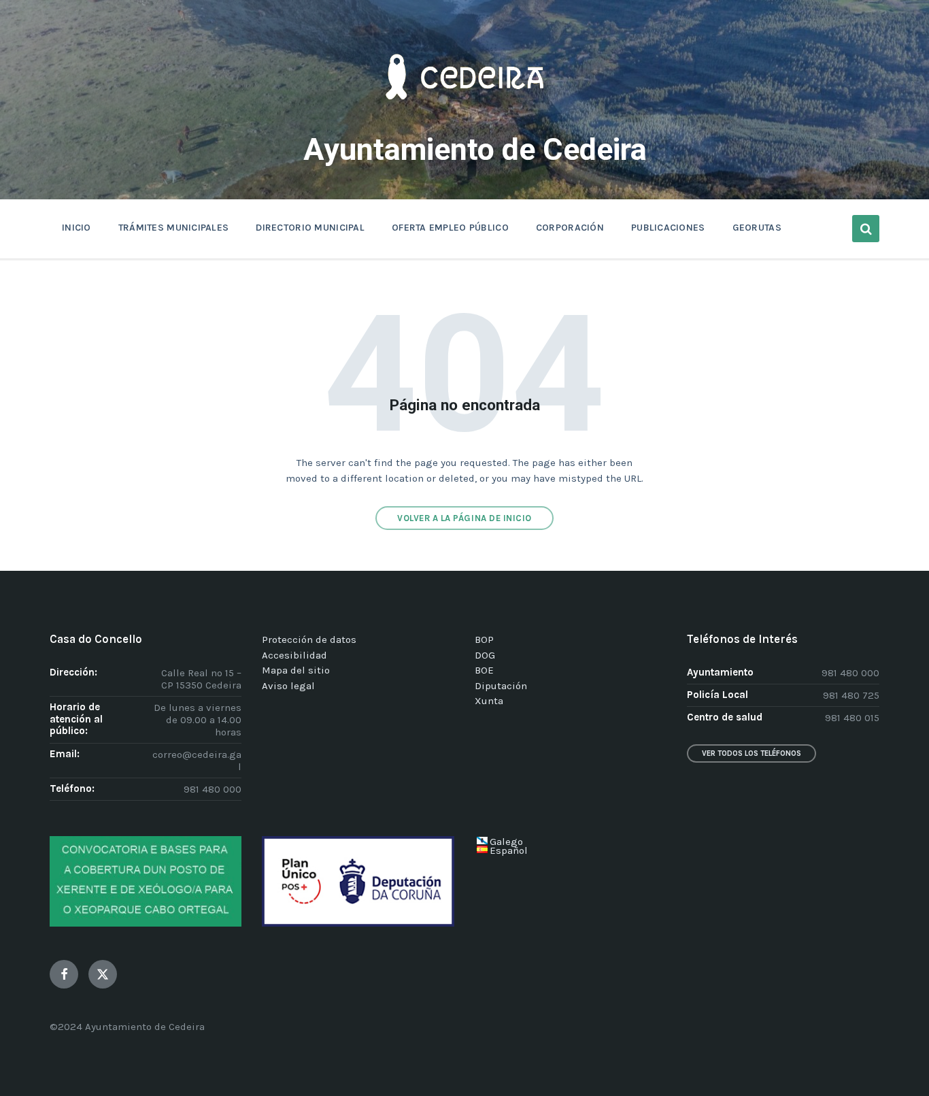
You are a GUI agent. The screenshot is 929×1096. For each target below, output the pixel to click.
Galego (506, 841)
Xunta (489, 701)
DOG (485, 655)
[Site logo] (464, 120)
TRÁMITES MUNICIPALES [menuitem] (173, 227)
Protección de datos (309, 639)
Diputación (501, 686)
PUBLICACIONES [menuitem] (668, 227)
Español (509, 850)
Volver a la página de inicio (464, 518)
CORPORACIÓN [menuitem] (570, 227)
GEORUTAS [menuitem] (756, 227)
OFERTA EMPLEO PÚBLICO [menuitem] (450, 227)
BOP (484, 639)
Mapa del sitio (296, 670)
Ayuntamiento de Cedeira (475, 149)
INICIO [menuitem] (76, 227)
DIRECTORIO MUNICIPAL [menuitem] (310, 227)
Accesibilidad (294, 655)
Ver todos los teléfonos (751, 753)
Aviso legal (288, 686)
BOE (484, 670)
